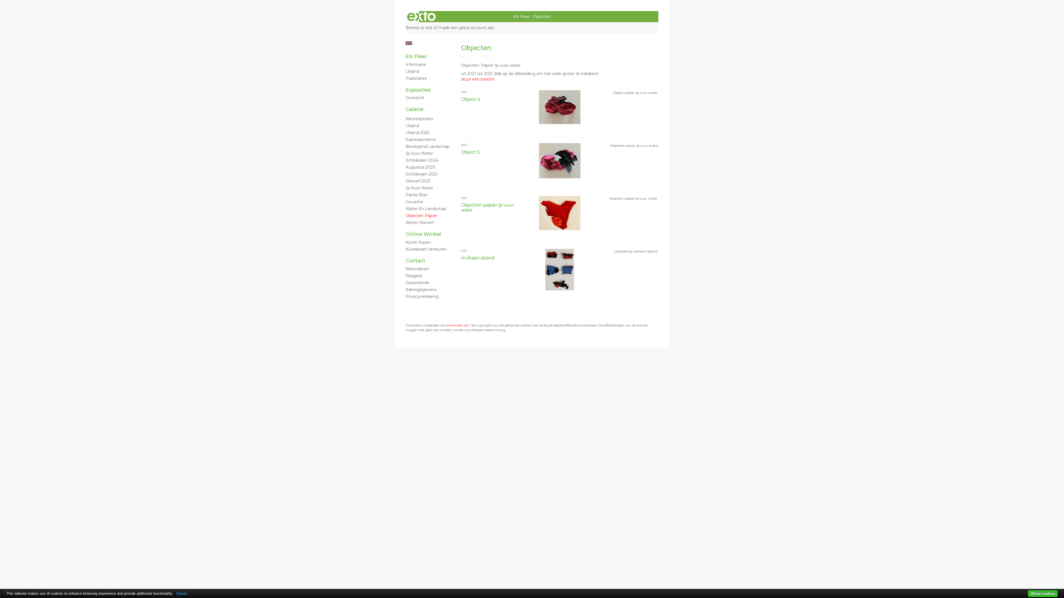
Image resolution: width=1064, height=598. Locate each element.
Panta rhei (416, 194)
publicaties (416, 78)
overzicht (415, 97)
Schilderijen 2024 (422, 160)
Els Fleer (521, 16)
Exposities (418, 90)
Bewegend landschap (427, 146)
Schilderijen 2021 (422, 174)
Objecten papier (421, 215)
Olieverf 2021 (418, 181)
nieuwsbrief (417, 268)
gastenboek (417, 282)
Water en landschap (426, 208)
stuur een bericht (477, 79)
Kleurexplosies (419, 118)
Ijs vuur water (419, 153)
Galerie (414, 109)
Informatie (416, 64)
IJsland (412, 71)
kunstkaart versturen (426, 249)
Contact (415, 261)
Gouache (414, 201)
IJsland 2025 (417, 132)
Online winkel (423, 234)
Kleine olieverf (420, 222)
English (409, 43)
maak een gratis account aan (467, 27)
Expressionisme (421, 139)
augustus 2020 (420, 167)
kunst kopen (418, 242)
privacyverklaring (422, 296)
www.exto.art (458, 325)
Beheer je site (419, 27)
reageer (414, 275)
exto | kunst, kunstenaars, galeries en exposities (421, 16)
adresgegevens (421, 289)
